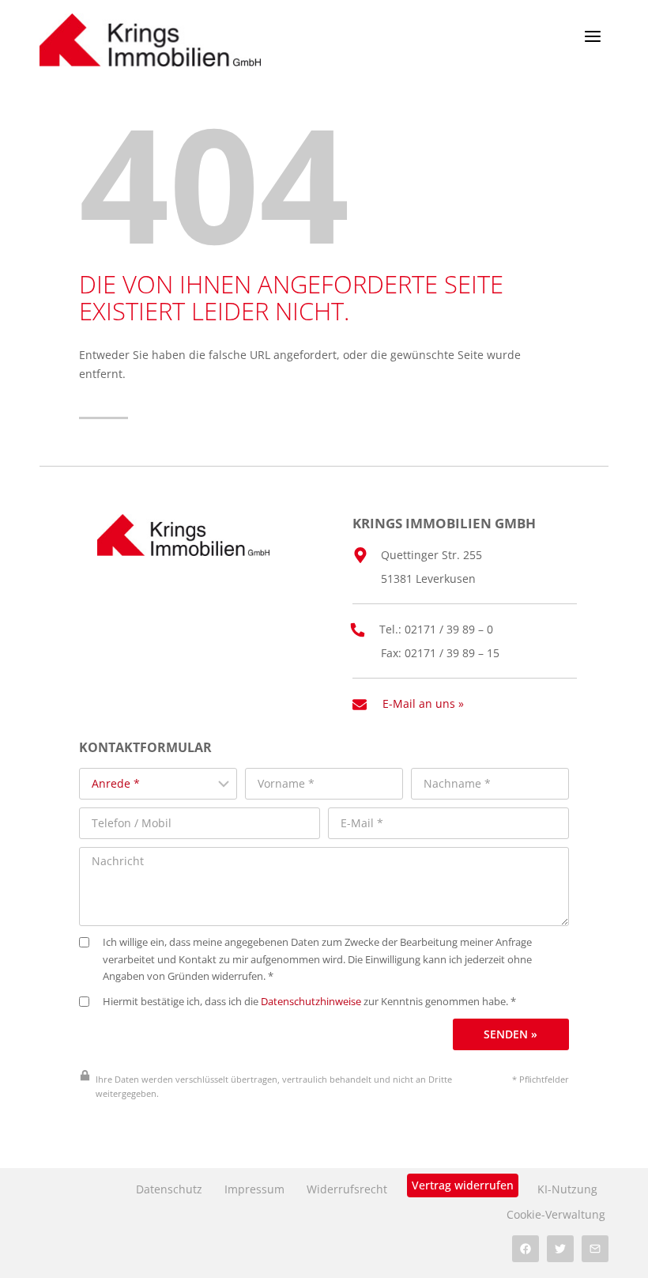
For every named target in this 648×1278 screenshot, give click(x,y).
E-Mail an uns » (423, 703)
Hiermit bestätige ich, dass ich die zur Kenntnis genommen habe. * (309, 1001)
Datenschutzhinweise (311, 1001)
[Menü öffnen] (592, 36)
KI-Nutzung (567, 1189)
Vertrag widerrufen (463, 1185)
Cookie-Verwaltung (556, 1214)
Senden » (510, 1034)
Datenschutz (169, 1189)
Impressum (254, 1189)
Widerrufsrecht (347, 1189)
